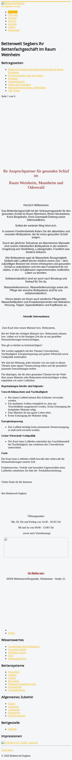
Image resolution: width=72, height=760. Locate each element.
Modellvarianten (16, 715)
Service (12, 21)
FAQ (10, 655)
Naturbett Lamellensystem (22, 684)
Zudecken (13, 706)
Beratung (13, 78)
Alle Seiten (14, 90)
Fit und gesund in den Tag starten (25, 75)
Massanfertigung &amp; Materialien (27, 87)
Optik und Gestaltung (19, 84)
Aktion (11, 27)
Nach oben (7, 750)
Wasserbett (13, 672)
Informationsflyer (17, 658)
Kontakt (12, 24)
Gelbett (12, 678)
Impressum (14, 30)
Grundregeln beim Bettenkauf (24, 646)
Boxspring (13, 681)
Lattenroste (14, 709)
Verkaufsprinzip (16, 81)
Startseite (13, 12)
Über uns (13, 15)
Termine (12, 18)
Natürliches (14, 712)
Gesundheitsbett (16, 690)
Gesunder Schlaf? (17, 649)
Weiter (11, 633)
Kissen (11, 703)
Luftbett (12, 675)
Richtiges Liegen (17, 652)
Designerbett (14, 687)
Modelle (12, 729)
